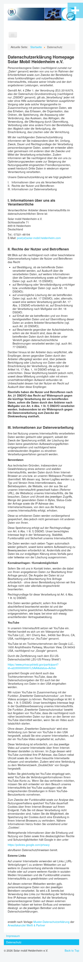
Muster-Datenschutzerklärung (51, 922)
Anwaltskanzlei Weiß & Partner (26, 925)
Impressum (13, 936)
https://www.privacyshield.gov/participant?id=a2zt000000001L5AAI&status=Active (33, 666)
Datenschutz (13, 942)
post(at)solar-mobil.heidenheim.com (39, 238)
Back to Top (72, 950)
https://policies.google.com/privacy (29, 845)
